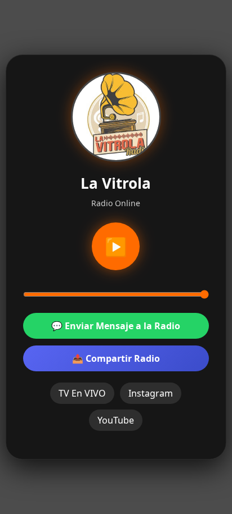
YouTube (115, 420)
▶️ (116, 246)
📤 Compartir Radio (116, 358)
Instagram (150, 393)
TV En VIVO (82, 393)
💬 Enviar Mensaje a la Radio (115, 326)
